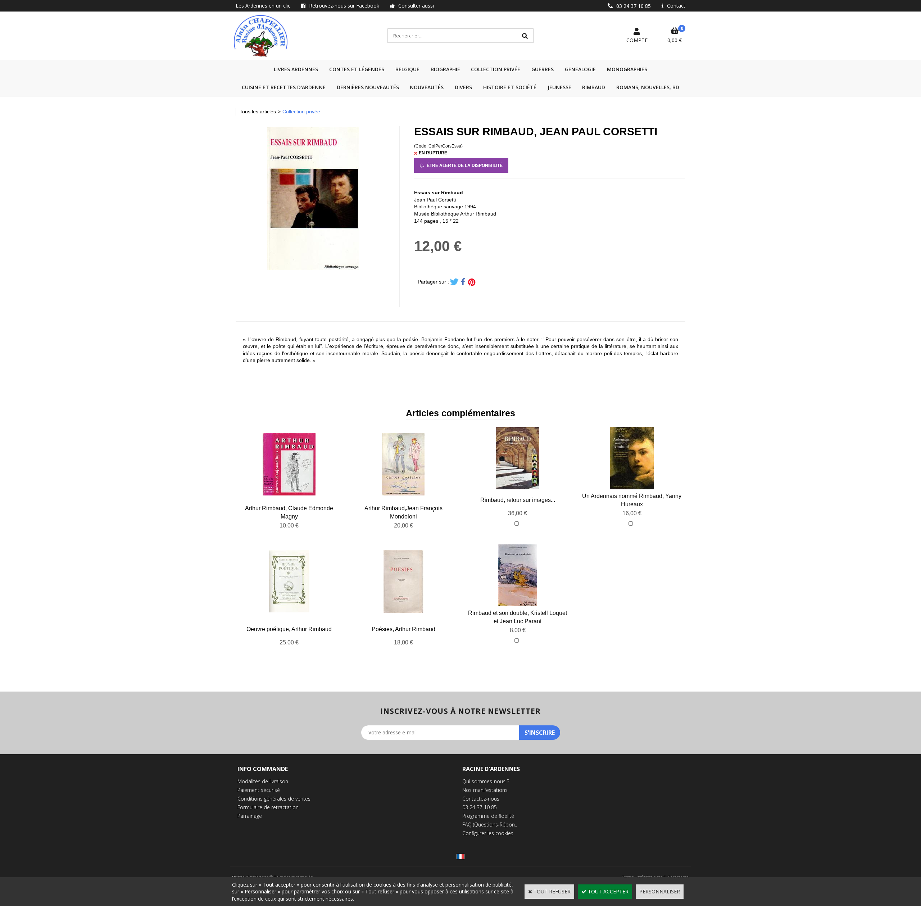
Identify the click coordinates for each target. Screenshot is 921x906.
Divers (463, 87)
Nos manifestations (485, 790)
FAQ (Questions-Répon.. (489, 824)
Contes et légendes (356, 69)
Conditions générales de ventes (273, 798)
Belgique (407, 69)
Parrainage (249, 815)
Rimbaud (593, 87)
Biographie (445, 69)
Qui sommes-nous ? (485, 781)
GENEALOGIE (580, 69)
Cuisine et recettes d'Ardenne (284, 87)
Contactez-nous (480, 798)
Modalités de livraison (262, 781)
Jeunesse (559, 87)
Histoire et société (509, 87)
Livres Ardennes (296, 69)
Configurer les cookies (487, 833)
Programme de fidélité (488, 815)
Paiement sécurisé (258, 790)
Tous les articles (258, 111)
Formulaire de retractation (268, 807)
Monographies (627, 69)
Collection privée (495, 69)
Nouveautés (427, 87)
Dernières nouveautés (368, 87)
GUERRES (542, 69)
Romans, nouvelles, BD (647, 87)
